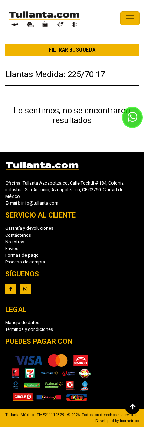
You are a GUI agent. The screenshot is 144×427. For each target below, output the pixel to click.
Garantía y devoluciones (29, 228)
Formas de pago (22, 255)
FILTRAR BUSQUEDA (72, 50)
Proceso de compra (25, 262)
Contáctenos (18, 235)
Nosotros (14, 242)
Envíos (12, 248)
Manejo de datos (22, 322)
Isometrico (129, 421)
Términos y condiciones (29, 329)
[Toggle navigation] (130, 18)
